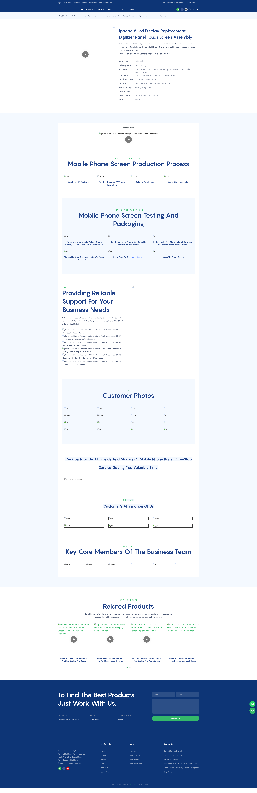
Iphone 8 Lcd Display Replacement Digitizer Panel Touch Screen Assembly (140, 16)
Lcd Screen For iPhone (101, 16)
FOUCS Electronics (64, 16)
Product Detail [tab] (128, 128)
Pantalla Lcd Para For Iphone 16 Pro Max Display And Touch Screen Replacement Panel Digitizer (73, 659)
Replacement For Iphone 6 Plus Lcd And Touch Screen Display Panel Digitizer (110, 659)
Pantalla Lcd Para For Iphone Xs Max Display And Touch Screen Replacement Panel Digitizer (183, 659)
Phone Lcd (87, 16)
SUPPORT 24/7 (94, 716)
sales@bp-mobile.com (174, 3)
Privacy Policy (143, 784)
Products (77, 16)
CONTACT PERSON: (125, 716)
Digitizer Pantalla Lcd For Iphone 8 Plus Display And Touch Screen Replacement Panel (146, 659)
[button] (127, 667)
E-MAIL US (63, 716)
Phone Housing (137, 257)
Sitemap (132, 784)
